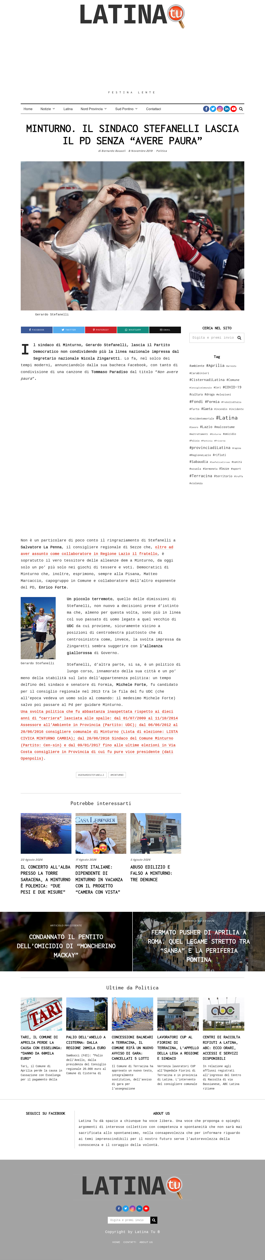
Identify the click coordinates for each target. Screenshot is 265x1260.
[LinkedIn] (227, 109)
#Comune (233, 380)
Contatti (129, 1242)
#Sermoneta (210, 468)
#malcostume (224, 427)
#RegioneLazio (200, 455)
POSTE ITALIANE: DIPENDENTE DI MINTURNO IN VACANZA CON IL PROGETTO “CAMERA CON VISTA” (99, 879)
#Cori (217, 387)
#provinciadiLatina (209, 447)
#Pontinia (206, 440)
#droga (209, 394)
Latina (68, 108)
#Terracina (200, 475)
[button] (239, 338)
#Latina (227, 417)
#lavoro (193, 427)
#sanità (237, 461)
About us (146, 1242)
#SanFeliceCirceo (220, 462)
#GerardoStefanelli (91, 775)
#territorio (223, 476)
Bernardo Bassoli (113, 151)
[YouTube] (233, 109)
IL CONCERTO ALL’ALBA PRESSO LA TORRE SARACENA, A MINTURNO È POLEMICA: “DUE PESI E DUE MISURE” (45, 879)
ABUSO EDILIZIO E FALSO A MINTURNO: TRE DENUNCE (151, 873)
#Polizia (194, 440)
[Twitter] (213, 109)
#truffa (238, 476)
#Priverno (219, 440)
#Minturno (117, 775)
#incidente (236, 409)
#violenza (195, 483)
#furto (194, 409)
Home (28, 108)
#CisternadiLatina (207, 380)
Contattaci (153, 108)
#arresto (231, 366)
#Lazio (206, 427)
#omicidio (229, 433)
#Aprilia (215, 365)
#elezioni (223, 394)
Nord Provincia (92, 108)
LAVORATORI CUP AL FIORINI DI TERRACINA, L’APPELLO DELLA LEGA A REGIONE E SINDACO (178, 1048)
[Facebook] (206, 109)
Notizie (46, 108)
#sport (236, 468)
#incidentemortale (201, 418)
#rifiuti (219, 455)
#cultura (196, 394)
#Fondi (196, 401)
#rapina (236, 448)
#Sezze (224, 468)
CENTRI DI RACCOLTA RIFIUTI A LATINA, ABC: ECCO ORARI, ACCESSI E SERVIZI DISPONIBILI (221, 1048)
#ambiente (196, 365)
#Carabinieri (199, 373)
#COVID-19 (232, 387)
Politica (161, 151)
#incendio (220, 409)
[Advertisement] (132, 59)
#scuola (195, 468)
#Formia (212, 401)
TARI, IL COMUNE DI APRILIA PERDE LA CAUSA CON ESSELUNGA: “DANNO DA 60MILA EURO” (41, 1048)
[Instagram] (220, 109)
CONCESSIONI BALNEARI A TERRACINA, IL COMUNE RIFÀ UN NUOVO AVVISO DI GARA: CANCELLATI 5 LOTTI (132, 1048)
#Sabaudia (198, 462)
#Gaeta (206, 409)
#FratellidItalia (231, 402)
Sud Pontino (124, 108)
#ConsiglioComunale (200, 388)
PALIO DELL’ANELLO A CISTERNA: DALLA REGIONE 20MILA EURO (86, 1042)
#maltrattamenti (198, 434)
